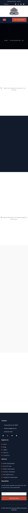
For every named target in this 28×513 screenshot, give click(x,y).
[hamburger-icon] (4, 20)
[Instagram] (18, 4)
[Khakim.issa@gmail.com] (2, 428)
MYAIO (15, 510)
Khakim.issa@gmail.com (10, 428)
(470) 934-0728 (8, 432)
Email (3, 491)
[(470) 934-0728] (2, 431)
